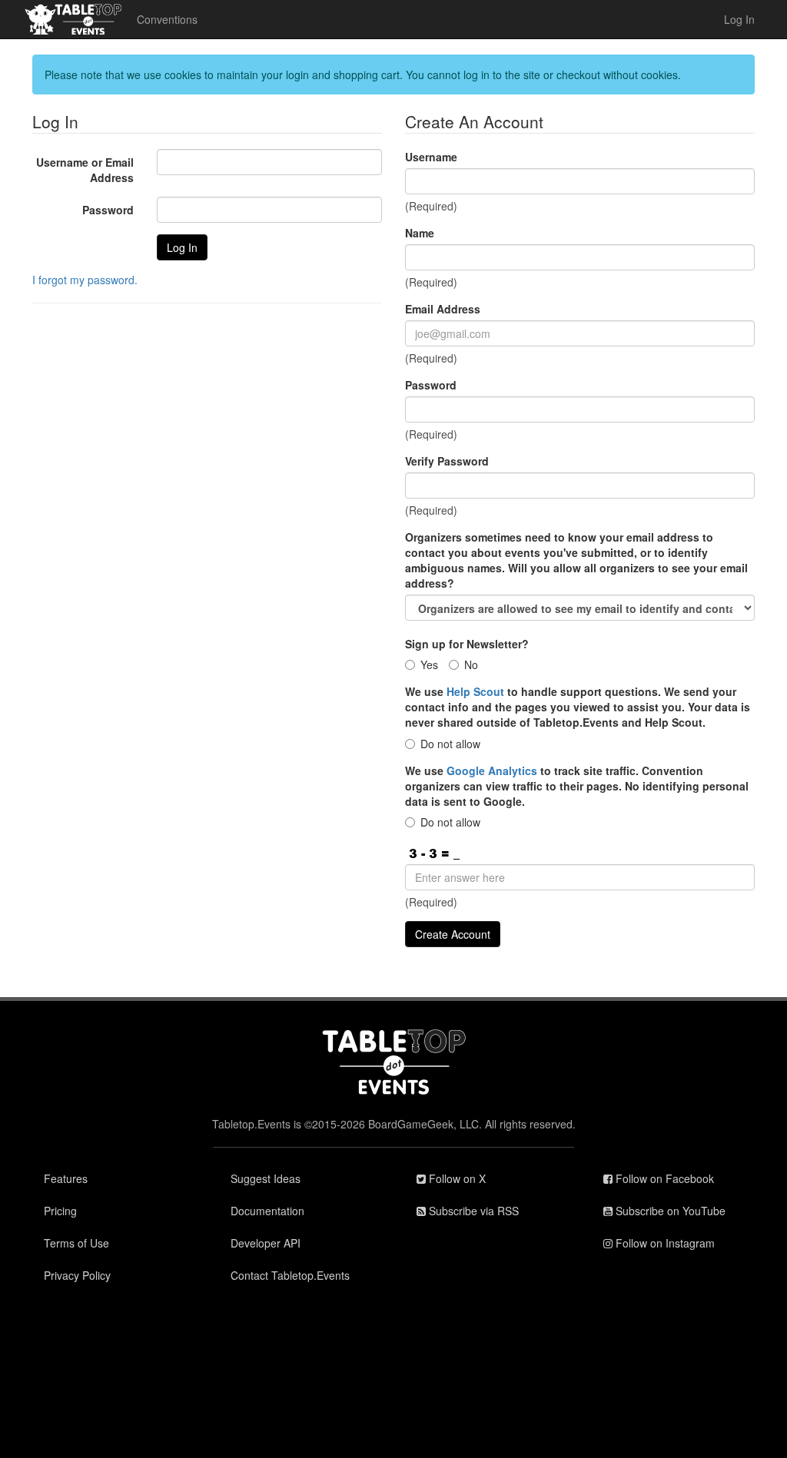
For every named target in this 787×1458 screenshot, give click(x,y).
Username (431, 156)
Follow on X (456, 1178)
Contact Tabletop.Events (290, 1275)
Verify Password (447, 461)
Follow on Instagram (664, 1243)
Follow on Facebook (663, 1178)
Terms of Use (76, 1243)
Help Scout (475, 691)
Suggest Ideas (266, 1178)
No (471, 664)
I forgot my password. (85, 279)
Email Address (442, 308)
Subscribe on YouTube (669, 1210)
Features (66, 1178)
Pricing (60, 1210)
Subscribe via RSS (472, 1210)
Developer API (266, 1243)
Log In (739, 19)
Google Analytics (492, 770)
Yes (429, 664)
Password (108, 209)
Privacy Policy (77, 1275)
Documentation (267, 1210)
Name (419, 232)
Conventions (167, 19)
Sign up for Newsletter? (467, 643)
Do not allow (450, 743)
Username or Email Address (85, 169)
